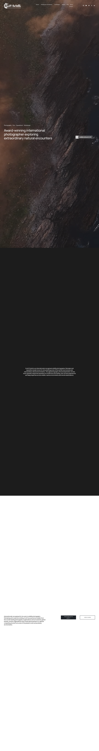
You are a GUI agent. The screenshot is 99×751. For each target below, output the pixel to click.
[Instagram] (83, 5)
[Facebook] (91, 5)
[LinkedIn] (94, 5)
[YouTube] (86, 5)
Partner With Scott (68, 617)
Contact (71, 6)
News (71, 4)
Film (68, 4)
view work (87, 617)
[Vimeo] (89, 5)
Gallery (63, 4)
